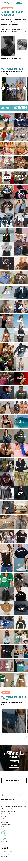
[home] (5, 2)
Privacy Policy (5, 856)
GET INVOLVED (14, 762)
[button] (25, 2)
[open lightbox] (7, 120)
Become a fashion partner (9, 814)
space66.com (8, 851)
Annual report (5, 824)
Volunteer (4, 818)
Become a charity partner (8, 811)
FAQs (3, 827)
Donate (3, 816)
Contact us (4, 822)
